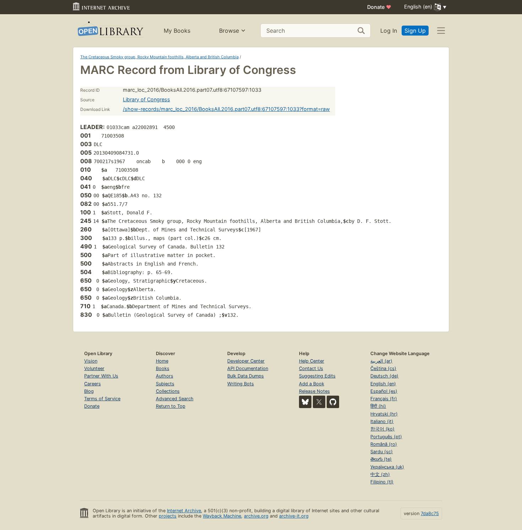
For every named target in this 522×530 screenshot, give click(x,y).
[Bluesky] (305, 402)
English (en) (383, 383)
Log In (388, 30)
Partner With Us (101, 376)
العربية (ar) (381, 361)
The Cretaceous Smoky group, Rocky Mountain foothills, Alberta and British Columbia (159, 56)
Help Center (311, 361)
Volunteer (94, 368)
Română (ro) (383, 444)
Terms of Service (102, 398)
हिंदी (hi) (378, 406)
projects (167, 516)
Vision (90, 361)
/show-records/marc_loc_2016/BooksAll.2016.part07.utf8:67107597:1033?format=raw (226, 109)
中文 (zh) (380, 474)
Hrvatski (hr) (384, 414)
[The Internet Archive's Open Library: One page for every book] (110, 31)
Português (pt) (386, 436)
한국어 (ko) (382, 429)
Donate (379, 7)
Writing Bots (240, 383)
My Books (177, 30)
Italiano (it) (381, 421)
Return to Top (170, 406)
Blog (89, 391)
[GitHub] (333, 402)
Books (162, 368)
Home (162, 361)
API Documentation (247, 368)
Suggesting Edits (317, 376)
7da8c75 (430, 513)
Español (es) (383, 391)
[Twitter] (319, 402)
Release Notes (314, 391)
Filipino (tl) (381, 482)
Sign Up (415, 30)
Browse (229, 30)
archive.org (256, 516)
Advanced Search (175, 398)
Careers (92, 383)
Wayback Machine (222, 516)
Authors (164, 376)
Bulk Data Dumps (245, 376)
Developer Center (246, 361)
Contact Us (311, 368)
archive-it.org (294, 516)
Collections (168, 391)
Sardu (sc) (381, 451)
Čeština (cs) (383, 368)
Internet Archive (184, 510)
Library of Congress (146, 99)
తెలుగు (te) (381, 459)
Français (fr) (383, 398)
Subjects (165, 383)
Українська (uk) (387, 467)
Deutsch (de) (384, 376)
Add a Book (311, 383)
